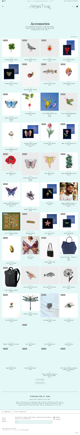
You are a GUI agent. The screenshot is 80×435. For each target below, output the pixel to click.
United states (11, 428)
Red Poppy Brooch (11, 173)
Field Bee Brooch (69, 320)
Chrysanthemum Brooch (11, 149)
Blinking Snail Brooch (30, 89)
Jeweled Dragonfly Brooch (30, 314)
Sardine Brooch (69, 344)
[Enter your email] (51, 422)
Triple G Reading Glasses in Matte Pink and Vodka (50, 375)
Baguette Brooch (30, 233)
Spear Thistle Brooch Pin (69, 143)
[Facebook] (3, 1)
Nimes (50, 260)
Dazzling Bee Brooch (30, 368)
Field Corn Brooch (11, 263)
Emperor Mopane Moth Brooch (11, 344)
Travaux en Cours (68, 255)
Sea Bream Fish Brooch (49, 287)
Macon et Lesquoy (30, 231)
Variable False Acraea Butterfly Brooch (30, 144)
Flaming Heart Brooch (69, 83)
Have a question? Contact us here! (41, 1)
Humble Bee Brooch (11, 368)
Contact (4, 419)
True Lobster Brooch (68, 59)
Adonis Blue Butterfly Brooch (11, 119)
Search (3, 418)
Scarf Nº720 (30, 257)
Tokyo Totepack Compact (11, 290)
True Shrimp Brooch (49, 344)
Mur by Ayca (11, 231)
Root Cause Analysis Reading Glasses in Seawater (69, 369)
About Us (4, 421)
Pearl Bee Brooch (30, 344)
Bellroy (11, 288)
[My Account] (73, 6)
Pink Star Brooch (49, 233)
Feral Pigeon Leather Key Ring (49, 114)
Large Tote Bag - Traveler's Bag (69, 258)
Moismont (30, 255)
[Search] (75, 6)
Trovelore (11, 58)
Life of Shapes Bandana (11, 233)
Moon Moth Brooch (49, 173)
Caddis (49, 372)
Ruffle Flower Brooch (69, 287)
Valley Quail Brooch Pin (30, 287)
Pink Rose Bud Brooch (11, 320)
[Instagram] (5, 1)
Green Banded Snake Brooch (68, 173)
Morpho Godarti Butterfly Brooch (30, 178)
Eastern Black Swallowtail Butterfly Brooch (11, 204)
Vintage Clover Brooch (11, 59)
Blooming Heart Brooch (11, 83)
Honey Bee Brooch (69, 233)
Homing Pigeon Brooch (30, 59)
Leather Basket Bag (49, 262)
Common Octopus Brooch (30, 209)
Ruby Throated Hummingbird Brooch (68, 114)
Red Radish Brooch (30, 113)
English (3, 428)
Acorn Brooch (49, 203)
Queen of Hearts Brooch (49, 59)
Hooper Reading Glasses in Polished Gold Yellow (68, 204)
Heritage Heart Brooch (49, 320)
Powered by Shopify (25, 429)
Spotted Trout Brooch (50, 83)
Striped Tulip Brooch (50, 143)
